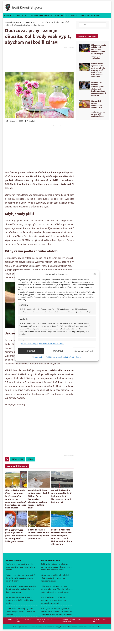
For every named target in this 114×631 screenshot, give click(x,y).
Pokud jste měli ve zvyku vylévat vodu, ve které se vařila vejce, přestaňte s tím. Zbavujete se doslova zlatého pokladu (57, 611)
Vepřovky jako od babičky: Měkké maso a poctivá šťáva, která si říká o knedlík (20, 567)
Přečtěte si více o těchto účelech (51, 343)
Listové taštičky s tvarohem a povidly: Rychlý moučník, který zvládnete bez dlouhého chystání (21, 589)
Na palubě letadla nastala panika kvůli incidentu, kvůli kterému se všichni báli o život (61, 496)
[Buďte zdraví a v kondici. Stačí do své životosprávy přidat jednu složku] (39, 519)
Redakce (8, 619)
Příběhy (59, 15)
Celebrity (9, 15)
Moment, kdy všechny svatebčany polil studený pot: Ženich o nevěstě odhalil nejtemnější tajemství (98, 88)
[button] (94, 274)
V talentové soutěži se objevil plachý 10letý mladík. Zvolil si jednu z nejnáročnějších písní (55, 578)
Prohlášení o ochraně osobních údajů (60, 357)
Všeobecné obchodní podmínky (71, 620)
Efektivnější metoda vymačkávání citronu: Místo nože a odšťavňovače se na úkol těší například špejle (98, 108)
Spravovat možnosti (84, 351)
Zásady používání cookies (44, 620)
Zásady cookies (38, 357)
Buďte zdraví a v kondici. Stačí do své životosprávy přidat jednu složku (38, 534)
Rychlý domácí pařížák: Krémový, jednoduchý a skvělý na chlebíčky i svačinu (20, 600)
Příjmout (31, 351)
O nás (18, 620)
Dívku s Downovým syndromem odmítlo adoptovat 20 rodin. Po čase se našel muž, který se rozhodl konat (57, 589)
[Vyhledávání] (92, 24)
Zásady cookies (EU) (99, 620)
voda (30, 459)
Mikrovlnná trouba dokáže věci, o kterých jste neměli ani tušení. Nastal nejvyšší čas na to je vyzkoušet (98, 51)
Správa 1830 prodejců (29, 343)
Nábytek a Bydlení (89, 15)
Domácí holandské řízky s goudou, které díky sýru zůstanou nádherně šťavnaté (20, 611)
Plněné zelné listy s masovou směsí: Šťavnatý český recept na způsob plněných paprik (20, 578)
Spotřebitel (72, 15)
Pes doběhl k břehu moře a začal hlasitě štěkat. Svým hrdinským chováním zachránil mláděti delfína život (38, 499)
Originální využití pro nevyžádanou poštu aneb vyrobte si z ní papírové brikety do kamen (15, 535)
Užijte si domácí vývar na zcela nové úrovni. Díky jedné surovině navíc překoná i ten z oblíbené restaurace (98, 70)
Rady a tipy (22, 15)
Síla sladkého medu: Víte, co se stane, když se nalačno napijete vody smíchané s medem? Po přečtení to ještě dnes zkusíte (15, 499)
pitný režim (17, 459)
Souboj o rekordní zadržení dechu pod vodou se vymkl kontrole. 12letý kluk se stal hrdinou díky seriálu (61, 537)
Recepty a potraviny (40, 15)
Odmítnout (58, 351)
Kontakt (78, 357)
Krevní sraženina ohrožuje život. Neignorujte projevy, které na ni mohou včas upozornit (54, 600)
